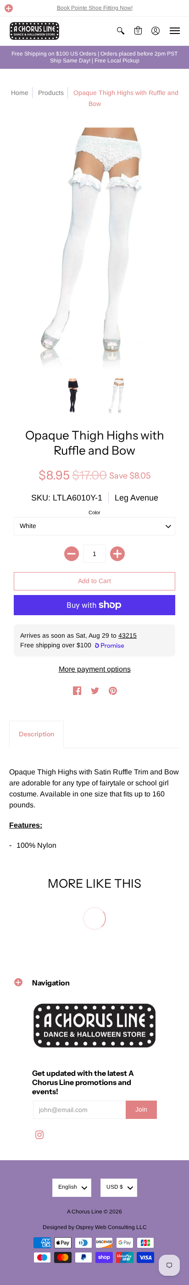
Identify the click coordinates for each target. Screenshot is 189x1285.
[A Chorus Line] (34, 31)
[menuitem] (120, 31)
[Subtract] (71, 553)
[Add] (117, 553)
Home (19, 92)
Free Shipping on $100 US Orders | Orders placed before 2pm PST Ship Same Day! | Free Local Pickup (94, 57)
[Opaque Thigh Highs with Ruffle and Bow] (72, 396)
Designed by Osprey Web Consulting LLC (95, 1227)
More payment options (95, 669)
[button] (9, 8)
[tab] (36, 734)
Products (51, 92)
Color (94, 512)
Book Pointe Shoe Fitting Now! (95, 8)
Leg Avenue (136, 497)
